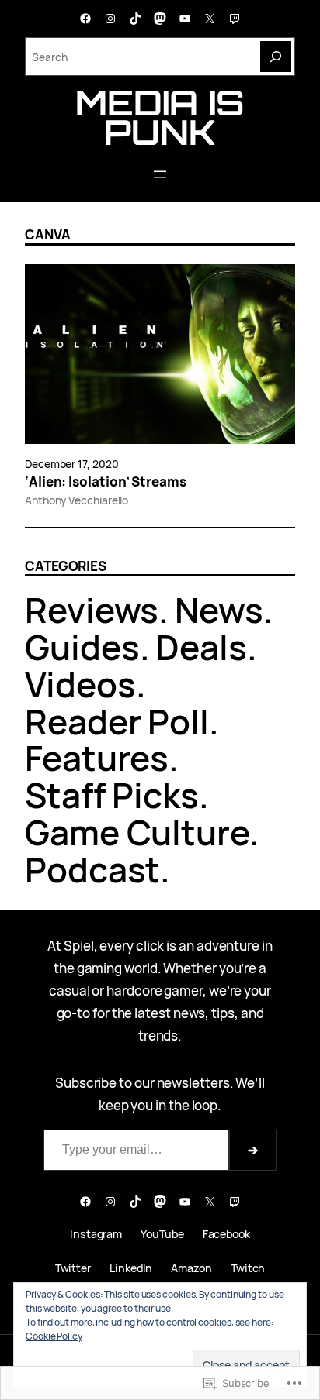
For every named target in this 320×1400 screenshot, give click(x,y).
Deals (201, 647)
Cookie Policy (54, 1336)
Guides (82, 647)
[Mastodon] (160, 18)
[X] (209, 18)
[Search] (275, 56)
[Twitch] (234, 18)
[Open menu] (160, 174)
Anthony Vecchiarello (76, 500)
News (219, 609)
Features (97, 757)
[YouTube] (185, 18)
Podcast (92, 869)
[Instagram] (110, 18)
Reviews (91, 609)
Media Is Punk (159, 117)
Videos (80, 684)
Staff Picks (112, 795)
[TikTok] (135, 18)
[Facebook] (85, 18)
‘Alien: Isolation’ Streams (105, 482)
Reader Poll (117, 721)
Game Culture (137, 832)
